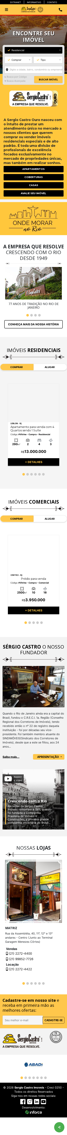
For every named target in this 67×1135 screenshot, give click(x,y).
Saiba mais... (11, 757)
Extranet (15, 2)
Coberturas (33, 177)
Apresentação (48, 757)
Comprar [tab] (16, 367)
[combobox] (33, 69)
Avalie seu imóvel (33, 193)
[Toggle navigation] (6, 9)
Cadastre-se (53, 1020)
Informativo (34, 2)
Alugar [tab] (50, 367)
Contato (52, 2)
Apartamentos (33, 169)
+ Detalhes (33, 462)
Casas (33, 185)
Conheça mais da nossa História (33, 324)
